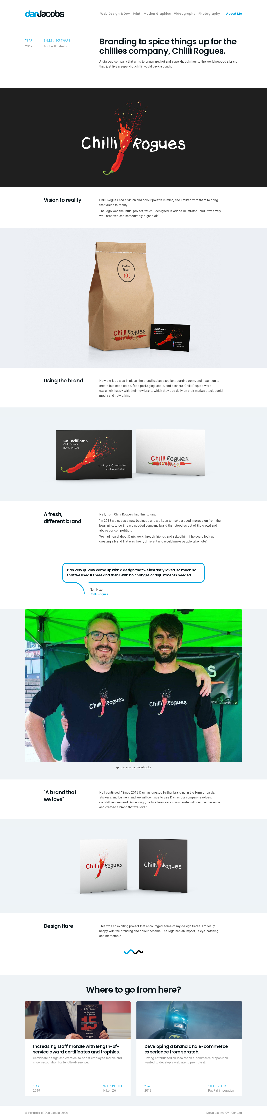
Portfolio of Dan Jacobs (44, 1113)
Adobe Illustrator (56, 46)
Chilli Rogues (99, 594)
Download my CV (217, 1113)
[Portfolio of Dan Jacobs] (44, 13)
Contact (236, 1113)
